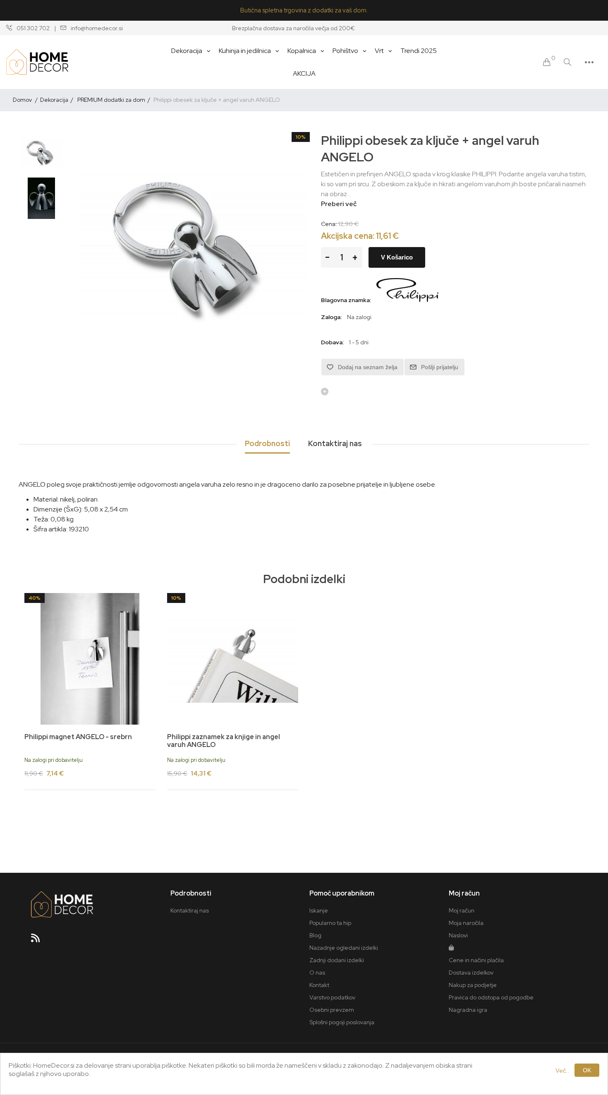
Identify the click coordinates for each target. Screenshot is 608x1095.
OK (587, 1070)
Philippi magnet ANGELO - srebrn (78, 737)
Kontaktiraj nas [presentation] (335, 443)
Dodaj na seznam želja (367, 367)
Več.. (562, 1070)
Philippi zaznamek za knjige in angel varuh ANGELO (223, 741)
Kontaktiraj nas (189, 910)
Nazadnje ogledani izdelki (343, 947)
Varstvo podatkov (332, 997)
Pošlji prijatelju (439, 367)
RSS (39, 941)
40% (35, 598)
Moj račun (461, 910)
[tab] (267, 444)
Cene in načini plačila (476, 960)
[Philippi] (407, 300)
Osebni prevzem (331, 1009)
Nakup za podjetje (473, 985)
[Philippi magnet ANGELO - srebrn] (90, 658)
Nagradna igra (468, 1009)
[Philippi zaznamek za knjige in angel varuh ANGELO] (232, 658)
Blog (315, 935)
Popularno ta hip (330, 923)
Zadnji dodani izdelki (336, 960)
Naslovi (458, 935)
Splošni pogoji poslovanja (341, 1022)
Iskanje (318, 910)
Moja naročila (466, 923)
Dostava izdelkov (471, 972)
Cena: (329, 224)
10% (301, 137)
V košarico (397, 257)
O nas (317, 972)
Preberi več (339, 203)
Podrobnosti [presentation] (267, 443)
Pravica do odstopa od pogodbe (491, 997)
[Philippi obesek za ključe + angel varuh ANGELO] (41, 152)
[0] (547, 62)
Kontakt (319, 985)
